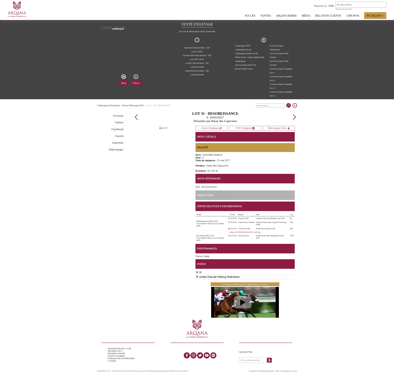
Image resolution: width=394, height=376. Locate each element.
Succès (250, 15)
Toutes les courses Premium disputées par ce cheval (245, 284)
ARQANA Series (286, 15)
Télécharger (116, 149)
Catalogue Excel (243, 49)
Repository (320, 5)
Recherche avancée (344, 9)
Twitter (119, 122)
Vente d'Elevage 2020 (133, 105)
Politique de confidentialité (121, 358)
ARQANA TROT (115, 351)
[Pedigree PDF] (163, 128)
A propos (352, 15)
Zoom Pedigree (210, 128)
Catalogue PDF (242, 45)
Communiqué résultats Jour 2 (280, 78)
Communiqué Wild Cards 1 (278, 55)
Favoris (119, 136)
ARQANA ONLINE (116, 353)
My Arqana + (375, 15)
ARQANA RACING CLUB (119, 348)
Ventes (265, 15)
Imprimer (118, 142)
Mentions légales (116, 356)
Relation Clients (328, 15)
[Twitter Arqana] (200, 355)
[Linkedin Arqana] (213, 355)
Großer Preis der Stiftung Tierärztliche (219, 277)
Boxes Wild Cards (244, 69)
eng (331, 5)
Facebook (117, 129)
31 (200, 272)
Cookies (112, 361)
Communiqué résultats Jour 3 (280, 86)
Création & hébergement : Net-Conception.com (273, 371)
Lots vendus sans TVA (245, 65)
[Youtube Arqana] (207, 355)
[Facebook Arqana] (187, 355)
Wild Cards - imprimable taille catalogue (249, 59)
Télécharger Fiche (277, 128)
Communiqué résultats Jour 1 (280, 71)
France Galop (202, 256)
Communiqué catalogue (276, 47)
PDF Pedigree (243, 128)
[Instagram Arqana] (193, 355)
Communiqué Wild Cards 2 (278, 63)
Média (306, 15)
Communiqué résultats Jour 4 (280, 94)
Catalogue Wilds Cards (246, 53)
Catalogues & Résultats (108, 105)
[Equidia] (245, 302)
